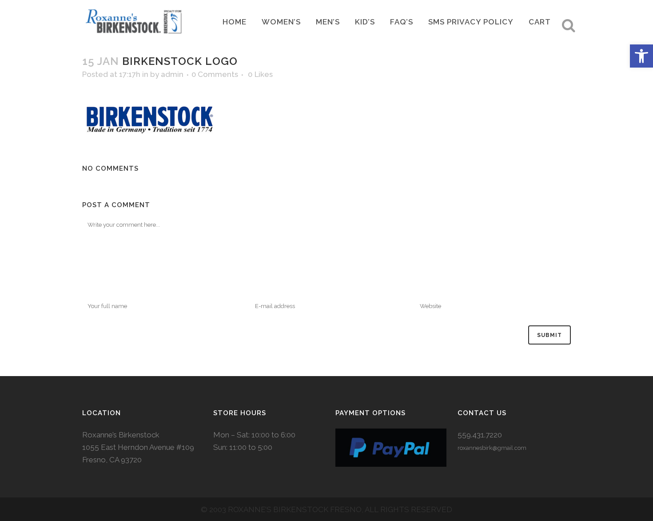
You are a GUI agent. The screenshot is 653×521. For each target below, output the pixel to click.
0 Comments (214, 74)
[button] (641, 56)
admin (172, 74)
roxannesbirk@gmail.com (492, 448)
